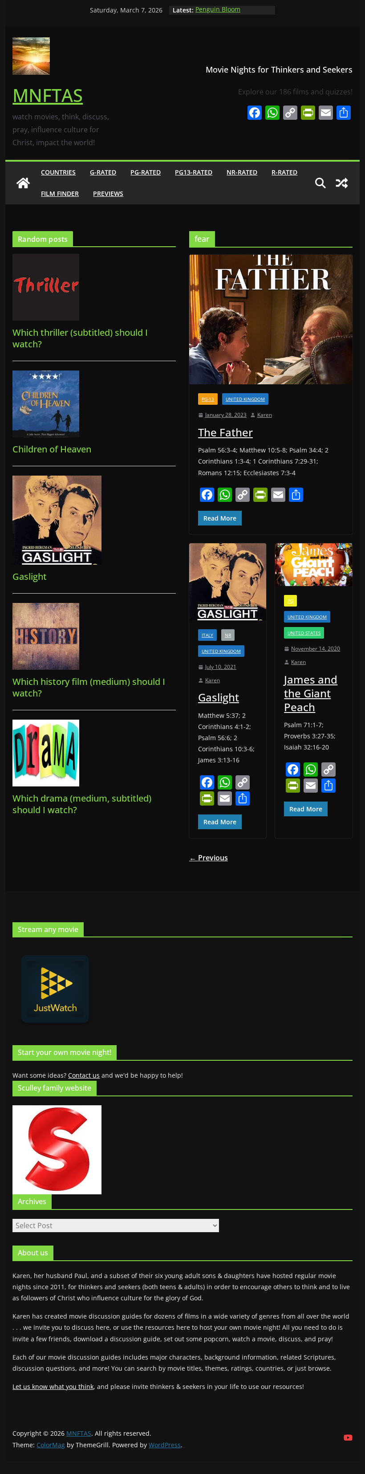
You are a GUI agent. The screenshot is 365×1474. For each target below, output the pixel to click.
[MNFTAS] (23, 183)
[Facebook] (255, 114)
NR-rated (242, 172)
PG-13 (208, 399)
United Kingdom (245, 399)
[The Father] (271, 319)
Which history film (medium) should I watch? (88, 687)
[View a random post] (342, 183)
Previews (108, 193)
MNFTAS (47, 95)
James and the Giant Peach (310, 693)
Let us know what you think (52, 1386)
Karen (264, 415)
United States (304, 633)
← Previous (208, 858)
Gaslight (218, 697)
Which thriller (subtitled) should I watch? (80, 338)
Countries (58, 172)
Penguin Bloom (217, 10)
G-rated (103, 172)
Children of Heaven (51, 449)
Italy (207, 635)
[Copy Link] (290, 114)
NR (228, 635)
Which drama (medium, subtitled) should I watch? (81, 804)
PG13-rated (193, 172)
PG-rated (145, 172)
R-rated (284, 172)
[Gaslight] (227, 581)
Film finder (60, 193)
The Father (225, 432)
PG (290, 601)
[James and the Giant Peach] (313, 564)
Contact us (84, 1075)
